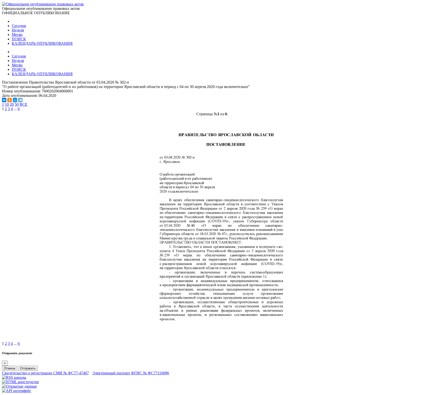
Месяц (17, 34)
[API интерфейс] (16, 391)
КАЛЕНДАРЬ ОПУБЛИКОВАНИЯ (42, 43)
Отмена (9, 368)
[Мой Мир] (15, 100)
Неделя (18, 30)
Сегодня (19, 26)
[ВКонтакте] (4, 100)
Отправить (28, 368)
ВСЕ (23, 104)
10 (7, 104)
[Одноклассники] (9, 100)
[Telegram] (20, 100)
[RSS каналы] (14, 377)
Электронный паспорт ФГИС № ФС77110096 (130, 373)
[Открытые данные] (19, 386)
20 (12, 104)
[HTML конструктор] (20, 382)
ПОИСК (19, 39)
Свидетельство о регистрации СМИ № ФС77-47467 (45, 373)
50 (17, 104)
